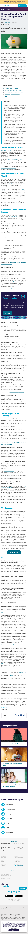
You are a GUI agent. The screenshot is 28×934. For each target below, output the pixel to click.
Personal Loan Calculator (5, 874)
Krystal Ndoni (7, 22)
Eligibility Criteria (17, 861)
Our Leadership (3, 856)
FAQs (2, 612)
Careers (2, 862)
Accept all (13, 930)
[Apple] (9, 896)
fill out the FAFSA (13, 216)
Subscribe (22, 888)
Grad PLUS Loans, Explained (17, 392)
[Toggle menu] (2, 5)
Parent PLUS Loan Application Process (14, 92)
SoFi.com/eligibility (5, 663)
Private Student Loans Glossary (8, 168)
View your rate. (19, 2)
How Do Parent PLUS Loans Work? (13, 90)
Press (2, 860)
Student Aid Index (17, 281)
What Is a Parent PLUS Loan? (12, 88)
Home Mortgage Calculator (5, 872)
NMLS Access (16, 860)
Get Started (22, 5)
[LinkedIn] (21, 715)
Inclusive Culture (4, 864)
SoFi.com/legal (11, 675)
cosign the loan (11, 183)
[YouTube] (19, 892)
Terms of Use (16, 856)
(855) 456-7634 (6, 845)
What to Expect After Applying (12, 94)
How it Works (3, 857)
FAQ (6, 96)
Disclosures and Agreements (18, 857)
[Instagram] (16, 892)
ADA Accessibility (17, 862)
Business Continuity (17, 864)
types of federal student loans (14, 159)
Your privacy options (20, 865)
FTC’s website (4, 707)
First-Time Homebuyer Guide (6, 875)
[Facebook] (16, 715)
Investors (2, 861)
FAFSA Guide (13, 289)
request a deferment (9, 471)
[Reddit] (24, 715)
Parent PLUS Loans (6, 150)
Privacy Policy (22, 926)
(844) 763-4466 (6, 850)
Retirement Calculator (5, 876)
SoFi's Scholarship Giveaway (5, 878)
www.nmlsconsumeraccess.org (7, 666)
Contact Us (3, 865)
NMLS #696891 (21, 672)
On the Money (3, 866)
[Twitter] (18, 715)
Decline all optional (14, 928)
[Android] (19, 896)
